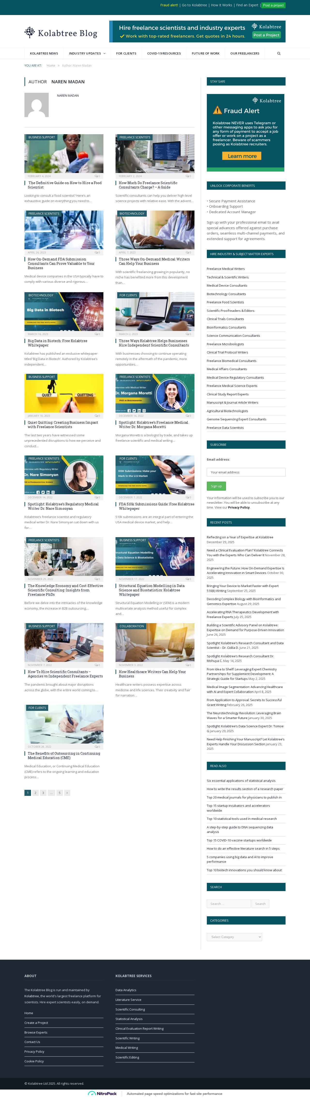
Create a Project (36, 1022)
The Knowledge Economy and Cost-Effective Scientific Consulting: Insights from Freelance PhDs (65, 590)
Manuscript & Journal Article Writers (232, 402)
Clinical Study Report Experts (228, 394)
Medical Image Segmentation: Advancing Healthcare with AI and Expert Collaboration (245, 689)
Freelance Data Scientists (225, 427)
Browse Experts (35, 1032)
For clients (126, 53)
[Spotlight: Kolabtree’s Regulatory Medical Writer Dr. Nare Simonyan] (63, 476)
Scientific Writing (128, 1038)
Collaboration (132, 626)
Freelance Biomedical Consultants (231, 361)
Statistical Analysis (129, 1019)
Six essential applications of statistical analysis (241, 780)
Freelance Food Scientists (225, 302)
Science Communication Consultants (233, 335)
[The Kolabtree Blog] (60, 31)
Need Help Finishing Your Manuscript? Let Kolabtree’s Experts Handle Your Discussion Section (246, 741)
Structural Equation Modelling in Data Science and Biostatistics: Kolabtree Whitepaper (152, 590)
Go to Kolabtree (194, 5)
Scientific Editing (127, 1057)
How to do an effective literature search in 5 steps (243, 848)
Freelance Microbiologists (225, 344)
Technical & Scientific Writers (228, 277)
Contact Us (32, 1042)
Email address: (218, 459)
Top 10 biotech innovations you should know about (244, 870)
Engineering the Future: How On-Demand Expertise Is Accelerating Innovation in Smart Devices (245, 570)
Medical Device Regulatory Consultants (235, 377)
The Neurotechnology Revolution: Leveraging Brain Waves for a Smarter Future (244, 715)
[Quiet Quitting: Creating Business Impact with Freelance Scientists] (63, 395)
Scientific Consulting (130, 1009)
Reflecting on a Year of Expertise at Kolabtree (240, 537)
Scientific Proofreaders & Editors (231, 310)
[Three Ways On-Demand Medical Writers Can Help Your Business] (155, 231)
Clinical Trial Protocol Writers (227, 352)
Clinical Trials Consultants (225, 319)
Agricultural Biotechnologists (227, 411)
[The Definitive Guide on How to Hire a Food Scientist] (63, 155)
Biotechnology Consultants (226, 294)
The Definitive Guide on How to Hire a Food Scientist (65, 184)
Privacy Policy (239, 507)
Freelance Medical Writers (226, 269)
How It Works (221, 5)
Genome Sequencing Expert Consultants (236, 419)
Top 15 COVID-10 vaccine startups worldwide (239, 840)
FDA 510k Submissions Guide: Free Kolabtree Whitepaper (156, 506)
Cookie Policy (34, 1061)
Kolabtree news (44, 53)
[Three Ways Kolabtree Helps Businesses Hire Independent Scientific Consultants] (155, 313)
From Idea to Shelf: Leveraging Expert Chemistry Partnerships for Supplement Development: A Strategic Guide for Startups (242, 674)
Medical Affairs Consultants (227, 369)
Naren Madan (68, 95)
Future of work (206, 53)
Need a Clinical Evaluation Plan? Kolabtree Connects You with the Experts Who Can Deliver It (245, 552)
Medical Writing (127, 1047)
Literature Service (128, 999)
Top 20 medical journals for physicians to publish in (244, 797)
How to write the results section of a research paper (245, 789)
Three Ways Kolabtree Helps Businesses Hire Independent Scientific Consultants (154, 342)
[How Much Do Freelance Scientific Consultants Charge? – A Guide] (155, 155)
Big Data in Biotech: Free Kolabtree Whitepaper (57, 342)
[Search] (279, 53)
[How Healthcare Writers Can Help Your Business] (155, 644)
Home (28, 1013)
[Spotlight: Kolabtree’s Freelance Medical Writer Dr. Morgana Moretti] (155, 395)
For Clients (128, 295)
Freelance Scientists (135, 137)
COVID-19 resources (164, 53)
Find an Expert (247, 5)
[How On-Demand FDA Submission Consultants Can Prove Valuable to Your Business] (63, 231)
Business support (42, 137)
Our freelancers (244, 53)
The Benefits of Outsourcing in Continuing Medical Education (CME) (64, 755)
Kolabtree (31, 996)
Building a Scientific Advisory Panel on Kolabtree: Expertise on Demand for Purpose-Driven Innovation (245, 627)
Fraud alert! (169, 5)
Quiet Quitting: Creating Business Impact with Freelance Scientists (63, 424)
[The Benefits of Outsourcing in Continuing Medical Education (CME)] (63, 725)
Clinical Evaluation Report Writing (139, 1028)
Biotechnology (132, 214)
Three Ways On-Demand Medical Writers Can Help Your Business (154, 261)
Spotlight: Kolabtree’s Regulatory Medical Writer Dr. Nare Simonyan (63, 506)
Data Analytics (126, 990)
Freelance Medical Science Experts (232, 386)
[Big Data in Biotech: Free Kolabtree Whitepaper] (63, 313)
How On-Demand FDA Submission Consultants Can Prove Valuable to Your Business (61, 263)
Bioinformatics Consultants (226, 327)
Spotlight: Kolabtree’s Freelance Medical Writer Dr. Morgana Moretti (153, 424)
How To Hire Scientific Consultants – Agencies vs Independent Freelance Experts (65, 673)
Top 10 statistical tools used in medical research (242, 818)
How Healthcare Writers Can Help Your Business (152, 673)
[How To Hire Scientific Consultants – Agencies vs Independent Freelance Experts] (63, 644)
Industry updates (85, 53)
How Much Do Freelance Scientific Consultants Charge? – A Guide (148, 184)
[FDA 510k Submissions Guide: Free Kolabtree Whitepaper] (155, 476)
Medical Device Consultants (227, 285)
